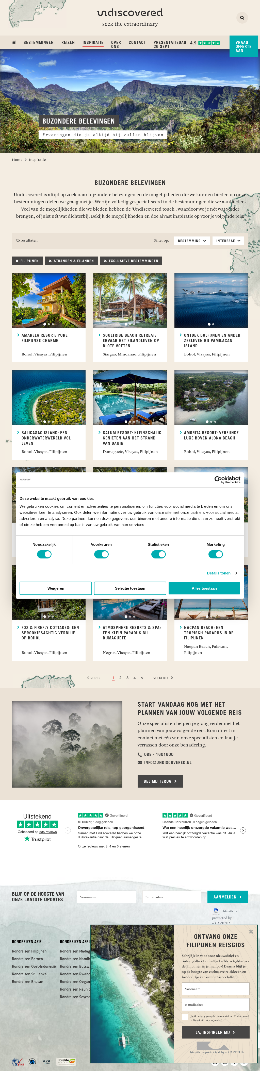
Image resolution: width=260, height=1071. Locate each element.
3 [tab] (53, 324)
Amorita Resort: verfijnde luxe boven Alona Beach (211, 435)
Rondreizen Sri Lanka (29, 974)
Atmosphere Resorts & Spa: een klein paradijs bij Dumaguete (132, 633)
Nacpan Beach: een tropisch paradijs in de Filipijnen (209, 633)
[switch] (101, 554)
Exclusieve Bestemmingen (133, 261)
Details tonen (219, 573)
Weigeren (55, 588)
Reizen (68, 43)
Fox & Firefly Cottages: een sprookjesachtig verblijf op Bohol (50, 633)
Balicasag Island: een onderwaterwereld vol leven (46, 438)
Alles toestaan (204, 588)
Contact (137, 43)
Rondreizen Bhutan (27, 982)
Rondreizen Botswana (77, 966)
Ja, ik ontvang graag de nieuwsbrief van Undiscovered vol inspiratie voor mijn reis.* (220, 1018)
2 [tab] (49, 324)
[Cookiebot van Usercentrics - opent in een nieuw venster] (218, 480)
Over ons (116, 45)
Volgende (162, 678)
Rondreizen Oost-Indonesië (34, 966)
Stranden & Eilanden (73, 261)
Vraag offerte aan (244, 47)
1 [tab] (44, 324)
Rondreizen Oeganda (77, 982)
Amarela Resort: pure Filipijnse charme (45, 338)
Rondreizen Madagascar (79, 951)
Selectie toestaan (130, 588)
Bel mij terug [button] (158, 781)
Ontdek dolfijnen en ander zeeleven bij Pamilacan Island (212, 340)
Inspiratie (93, 42)
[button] (156, 755)
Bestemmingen (39, 43)
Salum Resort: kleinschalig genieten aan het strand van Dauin (132, 438)
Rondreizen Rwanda (76, 974)
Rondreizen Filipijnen (29, 951)
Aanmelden (226, 897)
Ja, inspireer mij (213, 1032)
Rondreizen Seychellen (78, 997)
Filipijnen (29, 261)
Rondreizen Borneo (27, 959)
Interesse (226, 241)
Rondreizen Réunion (76, 989)
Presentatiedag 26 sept (170, 45)
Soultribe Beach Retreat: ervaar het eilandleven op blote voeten (131, 340)
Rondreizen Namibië (76, 959)
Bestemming (190, 241)
